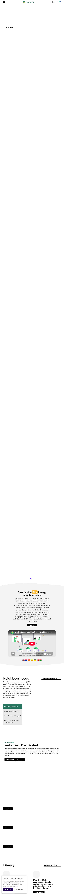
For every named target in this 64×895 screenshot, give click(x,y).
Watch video (10, 759)
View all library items (50, 865)
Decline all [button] (19, 889)
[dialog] (14, 884)
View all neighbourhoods (49, 678)
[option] (32, 295)
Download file (39, 892)
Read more (9, 27)
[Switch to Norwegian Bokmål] (61, 1)
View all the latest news (50, 787)
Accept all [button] (8, 889)
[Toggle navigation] (5, 2)
